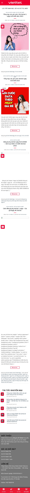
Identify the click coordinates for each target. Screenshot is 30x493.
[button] (2, 3)
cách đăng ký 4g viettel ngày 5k (9, 379)
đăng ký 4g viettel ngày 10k (22, 380)
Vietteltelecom (22, 149)
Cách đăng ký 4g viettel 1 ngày (18, 374)
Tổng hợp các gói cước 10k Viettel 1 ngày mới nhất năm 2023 (15, 15)
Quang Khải (22, 20)
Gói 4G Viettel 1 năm (6, 459)
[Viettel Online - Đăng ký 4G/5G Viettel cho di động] (15, 2)
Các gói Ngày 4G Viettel (6, 374)
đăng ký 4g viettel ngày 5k (6, 382)
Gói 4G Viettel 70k (6, 451)
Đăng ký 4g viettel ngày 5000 (12, 200)
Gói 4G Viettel (9, 206)
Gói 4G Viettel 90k (6, 454)
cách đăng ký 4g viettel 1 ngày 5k (8, 377)
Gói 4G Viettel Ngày (10, 12)
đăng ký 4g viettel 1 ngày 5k (10, 380)
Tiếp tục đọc (15, 66)
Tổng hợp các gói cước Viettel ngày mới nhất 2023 (15, 79)
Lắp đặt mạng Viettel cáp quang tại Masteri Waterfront (16, 420)
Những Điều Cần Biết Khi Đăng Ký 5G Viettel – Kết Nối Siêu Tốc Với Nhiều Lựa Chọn (17, 401)
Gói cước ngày (17, 76)
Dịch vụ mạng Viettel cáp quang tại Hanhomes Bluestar (16, 414)
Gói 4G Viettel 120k (6, 456)
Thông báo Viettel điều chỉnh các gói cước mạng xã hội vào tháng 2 (16, 393)
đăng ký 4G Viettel (18, 438)
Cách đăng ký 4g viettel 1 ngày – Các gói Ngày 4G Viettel (15, 209)
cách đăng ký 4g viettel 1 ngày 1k (21, 375)
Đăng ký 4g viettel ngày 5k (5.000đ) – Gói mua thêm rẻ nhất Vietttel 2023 (15, 144)
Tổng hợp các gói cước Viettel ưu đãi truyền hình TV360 (17, 408)
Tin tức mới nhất (20, 12)
